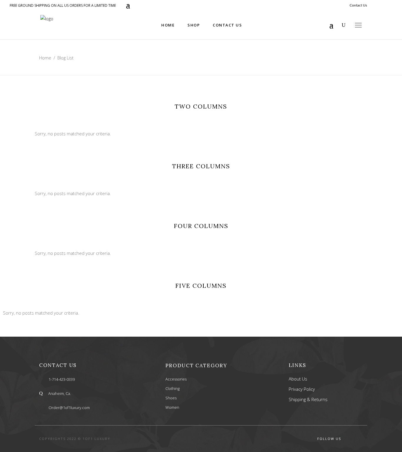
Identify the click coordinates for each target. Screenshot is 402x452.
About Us (298, 379)
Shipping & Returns (308, 399)
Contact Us (358, 5)
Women (172, 407)
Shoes (171, 398)
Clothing (172, 388)
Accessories (176, 379)
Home (45, 58)
